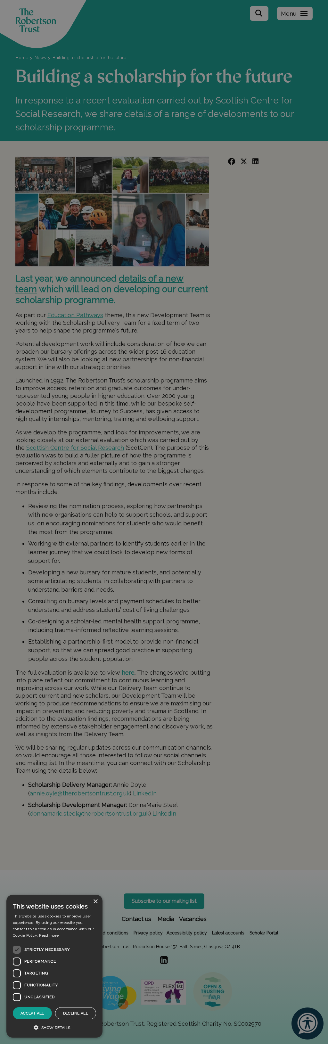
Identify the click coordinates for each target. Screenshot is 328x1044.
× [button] (95, 901)
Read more (49, 935)
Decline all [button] (75, 1013)
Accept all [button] (32, 1013)
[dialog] (54, 966)
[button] (54, 1027)
